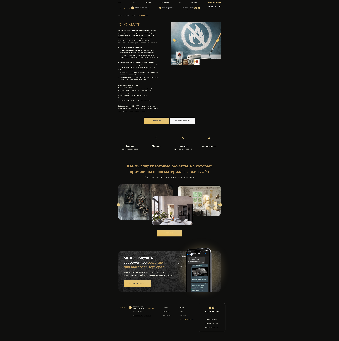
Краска (133, 15)
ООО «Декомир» (149, 312)
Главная (120, 15)
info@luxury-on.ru (211, 323)
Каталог (127, 15)
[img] (195, 8)
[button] (137, 287)
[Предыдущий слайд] (174, 40)
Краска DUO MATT (143, 15)
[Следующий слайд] (217, 40)
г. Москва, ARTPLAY (212, 327)
